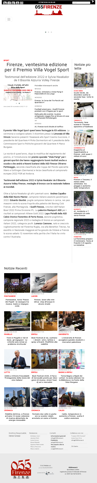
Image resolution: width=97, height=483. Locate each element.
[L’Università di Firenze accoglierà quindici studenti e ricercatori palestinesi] (72, 321)
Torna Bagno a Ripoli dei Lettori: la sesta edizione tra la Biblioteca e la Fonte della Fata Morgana (71, 379)
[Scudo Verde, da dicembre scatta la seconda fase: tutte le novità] (84, 80)
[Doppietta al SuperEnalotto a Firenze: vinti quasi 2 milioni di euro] (84, 137)
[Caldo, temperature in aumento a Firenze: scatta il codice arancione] (72, 397)
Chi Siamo (74, 446)
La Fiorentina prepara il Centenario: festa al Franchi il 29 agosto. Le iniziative (83, 242)
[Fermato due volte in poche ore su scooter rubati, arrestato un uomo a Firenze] (44, 397)
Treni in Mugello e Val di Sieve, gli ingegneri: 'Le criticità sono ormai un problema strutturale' (17, 341)
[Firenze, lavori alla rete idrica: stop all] (44, 283)
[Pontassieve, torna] (17, 283)
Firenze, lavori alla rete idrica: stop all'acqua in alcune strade (44, 302)
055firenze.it (73, 467)
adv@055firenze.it (57, 442)
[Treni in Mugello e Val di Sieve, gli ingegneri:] (17, 321)
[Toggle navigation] (9, 19)
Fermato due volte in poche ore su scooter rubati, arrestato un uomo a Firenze (44, 416)
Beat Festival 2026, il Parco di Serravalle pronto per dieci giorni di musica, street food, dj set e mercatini (44, 379)
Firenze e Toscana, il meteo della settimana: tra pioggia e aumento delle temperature (83, 183)
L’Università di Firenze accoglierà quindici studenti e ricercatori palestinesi (72, 340)
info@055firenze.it (57, 438)
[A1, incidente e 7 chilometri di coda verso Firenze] (83, 198)
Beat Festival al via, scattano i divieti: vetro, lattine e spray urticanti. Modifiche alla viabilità (44, 341)
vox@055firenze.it (57, 449)
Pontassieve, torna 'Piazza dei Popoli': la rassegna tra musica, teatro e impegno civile (17, 303)
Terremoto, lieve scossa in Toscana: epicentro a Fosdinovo (83, 124)
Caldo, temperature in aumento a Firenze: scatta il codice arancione (71, 416)
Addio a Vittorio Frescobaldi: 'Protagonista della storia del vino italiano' (17, 378)
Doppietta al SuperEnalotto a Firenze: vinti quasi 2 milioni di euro (83, 153)
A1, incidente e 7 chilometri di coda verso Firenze (82, 213)
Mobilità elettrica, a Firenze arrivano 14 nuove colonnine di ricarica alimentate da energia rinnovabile (17, 417)
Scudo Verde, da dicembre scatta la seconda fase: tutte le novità (83, 96)
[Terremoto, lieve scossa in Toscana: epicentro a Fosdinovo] (84, 109)
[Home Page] (48, 9)
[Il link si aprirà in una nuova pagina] (50, 473)
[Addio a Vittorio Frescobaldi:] (17, 359)
